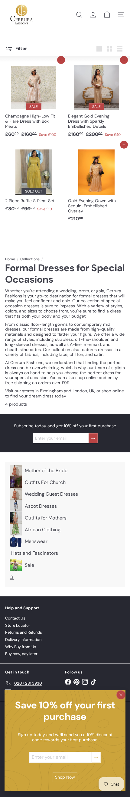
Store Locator (17, 625)
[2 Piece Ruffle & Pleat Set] (33, 179)
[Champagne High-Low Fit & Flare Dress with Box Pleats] (33, 100)
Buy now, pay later (21, 653)
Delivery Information (23, 639)
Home (10, 259)
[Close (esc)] (120, 694)
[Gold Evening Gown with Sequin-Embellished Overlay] (96, 184)
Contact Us (15, 618)
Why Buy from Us (20, 646)
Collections (30, 259)
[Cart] (107, 15)
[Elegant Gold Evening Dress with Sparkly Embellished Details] (96, 100)
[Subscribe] (96, 757)
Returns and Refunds (23, 632)
